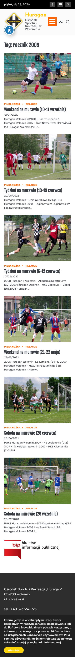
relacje (31, 104)
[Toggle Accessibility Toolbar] (9, 30)
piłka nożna (12, 104)
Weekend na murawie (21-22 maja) (32, 352)
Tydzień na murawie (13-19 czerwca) (33, 190)
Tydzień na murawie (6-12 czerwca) (32, 271)
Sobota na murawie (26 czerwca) (30, 433)
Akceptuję (14, 650)
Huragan (35, 14)
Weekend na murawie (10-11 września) (35, 109)
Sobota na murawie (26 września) (31, 514)
